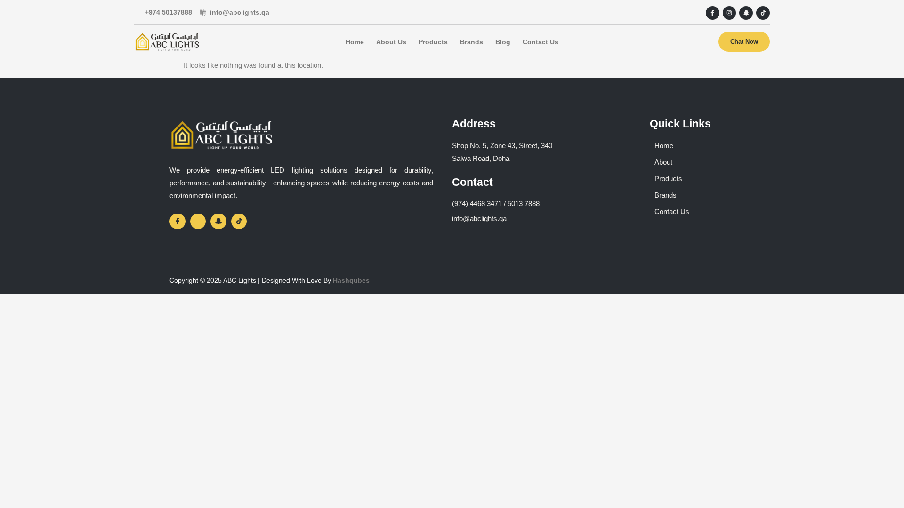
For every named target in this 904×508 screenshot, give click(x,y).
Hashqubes (351, 280)
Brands (471, 42)
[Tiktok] (763, 13)
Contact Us (540, 42)
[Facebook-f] (712, 13)
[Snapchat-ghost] (746, 13)
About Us (391, 42)
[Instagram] (729, 13)
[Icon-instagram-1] (198, 222)
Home (355, 42)
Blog (502, 42)
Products (433, 42)
